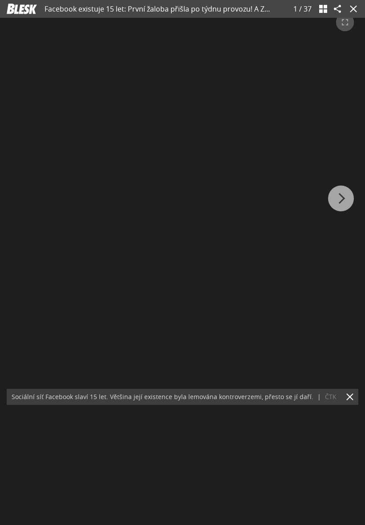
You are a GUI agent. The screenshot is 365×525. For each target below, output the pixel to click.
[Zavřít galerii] (351, 8)
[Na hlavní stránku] (22, 9)
